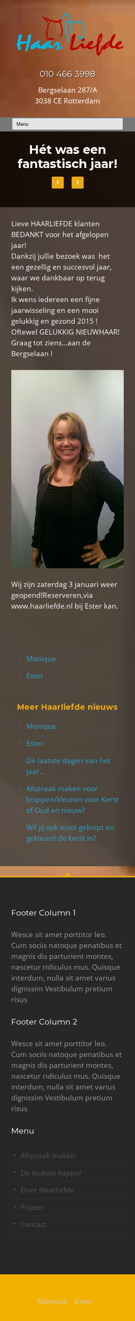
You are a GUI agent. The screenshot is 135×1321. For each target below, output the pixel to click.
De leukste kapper (51, 1173)
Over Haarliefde (47, 1190)
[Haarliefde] (67, 34)
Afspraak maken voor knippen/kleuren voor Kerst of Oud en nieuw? (72, 799)
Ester (35, 676)
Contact (33, 1224)
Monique (41, 658)
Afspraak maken (48, 1155)
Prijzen (32, 1207)
